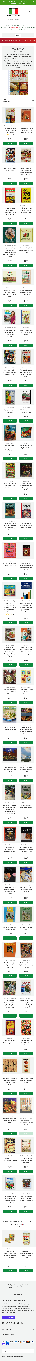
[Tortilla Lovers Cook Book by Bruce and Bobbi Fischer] (10, 115)
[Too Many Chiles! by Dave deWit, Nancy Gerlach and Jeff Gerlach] (10, 470)
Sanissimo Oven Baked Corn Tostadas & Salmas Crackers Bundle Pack (9, 1254)
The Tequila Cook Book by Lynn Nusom (9, 1042)
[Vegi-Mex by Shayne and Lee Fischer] (10, 155)
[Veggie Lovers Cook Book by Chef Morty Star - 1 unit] (26, 277)
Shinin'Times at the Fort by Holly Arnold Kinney (10, 769)
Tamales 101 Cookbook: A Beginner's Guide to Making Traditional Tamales (10, 607)
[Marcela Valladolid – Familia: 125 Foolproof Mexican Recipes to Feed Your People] (10, 235)
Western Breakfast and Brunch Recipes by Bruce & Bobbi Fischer (26, 373)
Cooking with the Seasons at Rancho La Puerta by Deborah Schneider (26, 731)
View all (18, 1227)
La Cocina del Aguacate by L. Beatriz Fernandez (9, 849)
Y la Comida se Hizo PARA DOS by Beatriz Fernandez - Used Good (26, 850)
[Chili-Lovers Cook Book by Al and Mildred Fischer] (26, 195)
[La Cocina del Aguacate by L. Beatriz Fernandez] (10, 834)
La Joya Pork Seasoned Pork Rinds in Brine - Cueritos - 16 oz (26, 1254)
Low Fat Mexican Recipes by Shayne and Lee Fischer (26, 526)
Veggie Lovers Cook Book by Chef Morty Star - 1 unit (26, 292)
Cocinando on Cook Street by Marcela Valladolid (26, 1160)
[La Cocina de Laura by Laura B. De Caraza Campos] (26, 950)
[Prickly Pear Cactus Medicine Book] (26, 397)
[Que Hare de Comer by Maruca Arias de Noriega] (26, 874)
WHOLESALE (14, 27)
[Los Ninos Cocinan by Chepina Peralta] (10, 914)
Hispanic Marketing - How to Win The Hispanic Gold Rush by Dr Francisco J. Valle (26, 607)
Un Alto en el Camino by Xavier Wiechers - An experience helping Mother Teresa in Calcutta (9, 809)
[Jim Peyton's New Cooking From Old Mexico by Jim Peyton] (26, 470)
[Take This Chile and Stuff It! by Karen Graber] (26, 1027)
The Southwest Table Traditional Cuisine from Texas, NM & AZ (26, 130)
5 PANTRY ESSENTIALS (18, 29)
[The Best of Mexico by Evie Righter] (26, 432)
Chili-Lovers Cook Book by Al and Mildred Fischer (26, 210)
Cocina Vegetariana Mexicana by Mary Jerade (26, 332)
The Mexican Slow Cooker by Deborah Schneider (10, 692)
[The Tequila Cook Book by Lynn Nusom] (10, 1027)
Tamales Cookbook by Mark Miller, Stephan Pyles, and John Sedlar (10, 1082)
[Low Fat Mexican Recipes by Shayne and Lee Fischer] (26, 510)
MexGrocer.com (9, 1356)
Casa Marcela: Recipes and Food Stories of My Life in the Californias (10, 1004)
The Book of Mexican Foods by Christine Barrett (26, 1081)
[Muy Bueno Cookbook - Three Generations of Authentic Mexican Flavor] (10, 634)
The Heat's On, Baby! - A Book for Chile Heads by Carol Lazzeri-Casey (9, 1199)
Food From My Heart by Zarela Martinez (9, 564)
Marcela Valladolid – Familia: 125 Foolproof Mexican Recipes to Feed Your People (10, 252)
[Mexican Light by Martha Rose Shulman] (10, 1145)
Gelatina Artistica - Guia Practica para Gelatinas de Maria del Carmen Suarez (26, 171)
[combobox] (18, 19)
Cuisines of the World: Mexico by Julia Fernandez (9, 448)
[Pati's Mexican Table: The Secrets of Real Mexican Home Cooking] (26, 634)
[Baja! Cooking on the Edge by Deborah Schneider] (26, 676)
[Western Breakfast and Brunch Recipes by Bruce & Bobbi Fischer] (26, 357)
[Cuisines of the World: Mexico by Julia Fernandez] (10, 432)
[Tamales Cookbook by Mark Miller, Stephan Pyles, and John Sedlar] (10, 1065)
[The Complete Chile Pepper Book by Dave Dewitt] (26, 235)
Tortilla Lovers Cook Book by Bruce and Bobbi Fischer (10, 130)
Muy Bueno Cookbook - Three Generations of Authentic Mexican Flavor (10, 652)
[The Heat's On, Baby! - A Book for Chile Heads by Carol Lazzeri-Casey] (10, 1183)
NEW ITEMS (15, 25)
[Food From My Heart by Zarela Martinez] (10, 550)
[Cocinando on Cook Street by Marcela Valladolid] (26, 1145)
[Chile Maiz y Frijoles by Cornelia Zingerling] (10, 950)
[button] (33, 12)
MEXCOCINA (4, 27)
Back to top (17, 1294)
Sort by (4, 99)
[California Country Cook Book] (10, 397)
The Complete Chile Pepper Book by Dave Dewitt (26, 250)
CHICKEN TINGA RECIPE (28, 27)
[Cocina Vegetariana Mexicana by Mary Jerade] (26, 317)
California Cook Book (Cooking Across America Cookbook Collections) (26, 1004)
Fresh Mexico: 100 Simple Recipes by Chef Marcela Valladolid (10, 333)
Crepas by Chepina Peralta (26, 928)
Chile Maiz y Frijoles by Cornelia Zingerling (10, 965)
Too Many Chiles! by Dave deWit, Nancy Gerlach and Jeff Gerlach (10, 487)
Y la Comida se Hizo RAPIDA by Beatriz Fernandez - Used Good (10, 890)
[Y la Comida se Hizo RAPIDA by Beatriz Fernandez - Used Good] (10, 874)
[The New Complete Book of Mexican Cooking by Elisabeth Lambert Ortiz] (26, 1105)
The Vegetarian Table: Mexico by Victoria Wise (10, 1120)
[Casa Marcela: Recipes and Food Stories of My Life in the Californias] (10, 987)
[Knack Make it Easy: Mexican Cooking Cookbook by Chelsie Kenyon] (10, 277)
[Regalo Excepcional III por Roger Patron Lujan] (26, 754)
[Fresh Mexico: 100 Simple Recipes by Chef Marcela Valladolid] (10, 317)
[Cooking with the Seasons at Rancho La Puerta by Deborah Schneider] (26, 714)
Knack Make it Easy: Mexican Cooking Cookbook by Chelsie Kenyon (9, 293)
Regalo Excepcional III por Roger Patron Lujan (26, 769)
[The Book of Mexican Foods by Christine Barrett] (26, 1065)
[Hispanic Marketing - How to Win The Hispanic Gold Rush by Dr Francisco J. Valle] (26, 590)
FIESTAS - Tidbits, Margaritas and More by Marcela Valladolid (26, 1198)
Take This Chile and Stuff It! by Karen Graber (26, 1043)
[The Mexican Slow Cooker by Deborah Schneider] (10, 676)
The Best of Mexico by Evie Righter (26, 447)
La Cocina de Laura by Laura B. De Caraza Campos (26, 965)
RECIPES (30, 25)
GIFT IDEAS (6, 25)
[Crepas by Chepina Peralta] (26, 914)
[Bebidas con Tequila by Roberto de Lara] (26, 792)
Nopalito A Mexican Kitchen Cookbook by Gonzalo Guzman (10, 372)
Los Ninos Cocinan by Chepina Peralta (10, 928)
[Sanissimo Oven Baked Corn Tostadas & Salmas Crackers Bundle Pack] (10, 1238)
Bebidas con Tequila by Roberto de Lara (26, 806)
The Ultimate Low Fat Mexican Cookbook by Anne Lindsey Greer (10, 527)
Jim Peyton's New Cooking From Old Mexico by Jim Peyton (26, 487)
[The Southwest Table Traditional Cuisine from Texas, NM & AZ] (26, 115)
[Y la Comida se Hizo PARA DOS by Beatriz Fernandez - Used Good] (26, 834)
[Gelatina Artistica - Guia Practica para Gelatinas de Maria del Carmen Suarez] (26, 155)
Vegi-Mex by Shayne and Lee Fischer (9, 169)
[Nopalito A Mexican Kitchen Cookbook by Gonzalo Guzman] (10, 357)
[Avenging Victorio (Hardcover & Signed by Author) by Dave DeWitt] (26, 550)
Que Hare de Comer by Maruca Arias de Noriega (26, 889)
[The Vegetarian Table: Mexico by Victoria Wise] (10, 1105)
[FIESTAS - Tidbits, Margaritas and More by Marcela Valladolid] (26, 1183)
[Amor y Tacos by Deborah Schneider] (10, 714)
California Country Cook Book (10, 411)
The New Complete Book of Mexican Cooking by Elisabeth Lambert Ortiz (26, 1122)
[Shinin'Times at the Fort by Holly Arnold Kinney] (10, 754)
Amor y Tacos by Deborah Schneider (10, 728)
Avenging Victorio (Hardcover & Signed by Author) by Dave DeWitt (26, 566)
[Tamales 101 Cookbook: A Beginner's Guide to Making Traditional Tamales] (10, 590)
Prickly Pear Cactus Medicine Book (26, 411)
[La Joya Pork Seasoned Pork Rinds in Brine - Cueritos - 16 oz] (26, 1238)
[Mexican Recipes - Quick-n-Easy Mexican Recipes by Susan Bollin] (10, 195)
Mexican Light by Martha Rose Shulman (10, 1159)
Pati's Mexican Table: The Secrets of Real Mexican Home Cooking (26, 651)
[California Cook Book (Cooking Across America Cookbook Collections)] (26, 987)
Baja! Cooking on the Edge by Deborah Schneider (26, 692)
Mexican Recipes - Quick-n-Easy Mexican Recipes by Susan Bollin (10, 211)
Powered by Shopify (18, 1356)
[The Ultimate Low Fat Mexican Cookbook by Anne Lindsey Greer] (10, 510)
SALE (23, 25)
